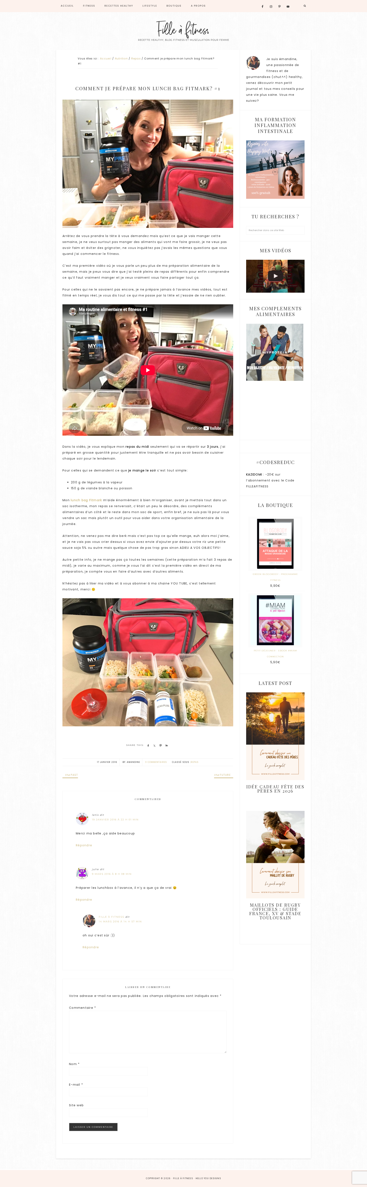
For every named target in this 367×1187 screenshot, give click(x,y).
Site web (76, 1105)
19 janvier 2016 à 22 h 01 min (115, 819)
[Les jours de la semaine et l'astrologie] (275, 276)
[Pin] (159, 745)
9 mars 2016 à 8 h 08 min (112, 873)
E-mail (76, 1085)
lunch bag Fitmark (86, 500)
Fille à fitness (184, 30)
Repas (195, 762)
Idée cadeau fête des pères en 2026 (275, 789)
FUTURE (222, 775)
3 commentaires (156, 762)
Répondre (84, 845)
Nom (74, 1064)
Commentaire (82, 1008)
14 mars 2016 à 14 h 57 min (120, 921)
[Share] (147, 745)
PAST (71, 775)
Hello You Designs (208, 1178)
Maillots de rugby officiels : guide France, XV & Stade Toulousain (275, 911)
